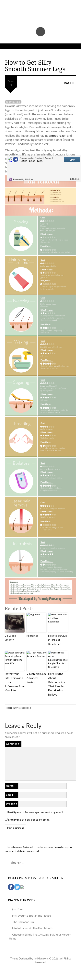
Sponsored (13, 102)
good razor (58, 135)
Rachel (70, 83)
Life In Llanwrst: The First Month (32, 928)
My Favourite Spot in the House (31, 915)
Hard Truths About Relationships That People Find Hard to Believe (56, 684)
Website (11, 803)
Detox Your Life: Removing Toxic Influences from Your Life (15, 682)
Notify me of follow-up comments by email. (36, 812)
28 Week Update (10, 637)
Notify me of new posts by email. (29, 819)
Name (10, 785)
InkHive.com (41, 958)
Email (9, 794)
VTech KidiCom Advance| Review (36, 678)
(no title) (17, 909)
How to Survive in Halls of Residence (57, 640)
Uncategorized (23, 707)
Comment (13, 743)
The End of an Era (23, 922)
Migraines (33, 635)
